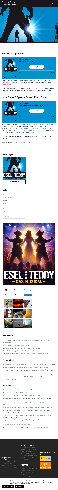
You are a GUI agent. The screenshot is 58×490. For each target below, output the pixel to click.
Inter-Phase (29, 367)
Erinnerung (5, 84)
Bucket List (11, 364)
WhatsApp (6, 379)
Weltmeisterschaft (45, 377)
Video (30, 377)
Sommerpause (38, 374)
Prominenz (5, 374)
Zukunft (17, 379)
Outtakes (42, 370)
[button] (52, 3)
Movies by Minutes (36, 370)
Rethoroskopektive (13, 53)
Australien (6, 364)
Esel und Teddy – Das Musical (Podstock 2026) (20, 345)
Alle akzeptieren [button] (19, 486)
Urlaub (25, 377)
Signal (4, 211)
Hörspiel (14, 367)
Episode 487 (5, 82)
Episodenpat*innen (8, 195)
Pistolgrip (29, 476)
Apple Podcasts (7, 197)
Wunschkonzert (13, 379)
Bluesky (5, 208)
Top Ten (8, 377)
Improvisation (21, 367)
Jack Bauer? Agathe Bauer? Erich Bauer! (25, 97)
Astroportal (34, 90)
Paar (47, 370)
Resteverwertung (22, 374)
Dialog (32, 364)
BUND (16, 364)
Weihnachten (36, 377)
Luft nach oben (18, 370)
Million (23, 370)
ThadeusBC (12, 84)
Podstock (52, 370)
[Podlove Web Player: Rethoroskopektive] (29, 68)
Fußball (51, 364)
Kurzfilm (43, 367)
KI (40, 367)
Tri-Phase (12, 377)
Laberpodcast (9, 370)
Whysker (34, 468)
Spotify (5, 203)
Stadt (4, 377)
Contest (26, 364)
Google (9, 367)
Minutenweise (28, 370)
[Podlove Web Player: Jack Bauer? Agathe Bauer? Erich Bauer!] (29, 112)
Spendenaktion (46, 374)
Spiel (52, 374)
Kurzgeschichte (48, 367)
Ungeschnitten (19, 377)
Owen (4, 340)
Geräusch (5, 367)
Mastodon (6, 206)
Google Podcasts (8, 200)
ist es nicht (8, 461)
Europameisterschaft (41, 364)
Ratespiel (15, 374)
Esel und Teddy (8, 2)
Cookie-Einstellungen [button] (8, 486)
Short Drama (32, 374)
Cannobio (20, 364)
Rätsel (28, 374)
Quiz (10, 373)
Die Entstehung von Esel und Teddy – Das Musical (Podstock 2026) (28, 353)
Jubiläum (36, 367)
